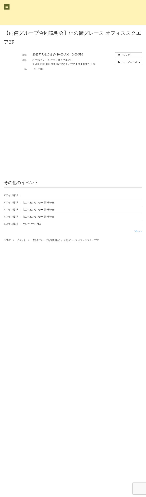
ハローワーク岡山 (32, 223)
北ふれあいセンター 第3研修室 (38, 202)
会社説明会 (38, 69)
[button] (128, 62)
